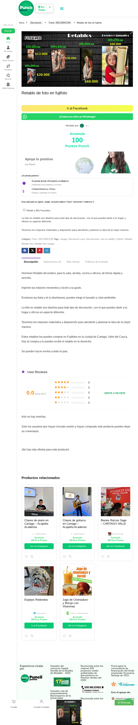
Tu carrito (14, 707)
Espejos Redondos (36, 599)
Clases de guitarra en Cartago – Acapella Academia (75, 524)
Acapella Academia (41, 534)
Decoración (35, 22)
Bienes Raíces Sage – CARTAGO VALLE (113, 522)
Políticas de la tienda (96, 261)
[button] (61, 8)
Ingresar (8, 31)
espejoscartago (41, 613)
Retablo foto (27, 244)
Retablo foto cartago (44, 244)
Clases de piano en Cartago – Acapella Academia (36, 524)
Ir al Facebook (77, 108)
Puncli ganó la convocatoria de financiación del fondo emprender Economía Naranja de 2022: (122, 671)
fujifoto (87, 126)
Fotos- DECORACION (60, 22)
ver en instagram (39, 546)
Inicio (21, 22)
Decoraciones (92, 239)
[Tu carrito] (13, 701)
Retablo (128, 239)
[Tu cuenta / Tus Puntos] (41, 701)
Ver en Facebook (115, 546)
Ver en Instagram (77, 625)
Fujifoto (119, 239)
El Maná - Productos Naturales (79, 613)
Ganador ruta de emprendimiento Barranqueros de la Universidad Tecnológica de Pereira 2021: (60, 697)
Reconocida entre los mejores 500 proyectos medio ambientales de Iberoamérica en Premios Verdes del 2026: (92, 673)
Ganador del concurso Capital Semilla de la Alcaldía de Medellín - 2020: (61, 669)
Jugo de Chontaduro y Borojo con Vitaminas (75, 603)
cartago (63, 239)
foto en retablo (108, 239)
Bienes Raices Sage (117, 534)
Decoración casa (76, 239)
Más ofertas (73, 261)
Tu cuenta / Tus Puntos (41, 707)
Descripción (31, 261)
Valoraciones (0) (52, 261)
